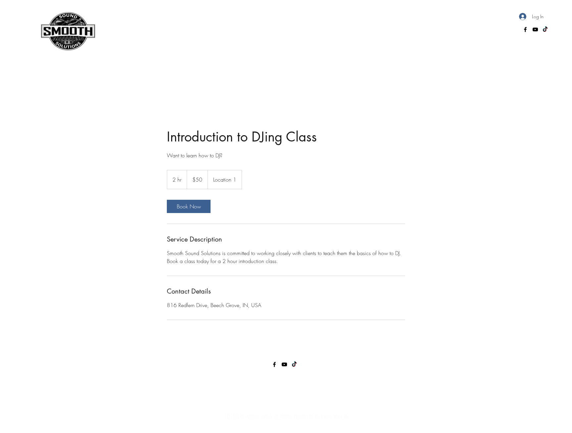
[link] (189, 206)
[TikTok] (545, 29)
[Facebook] (525, 29)
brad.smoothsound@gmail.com (483, 30)
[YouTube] (535, 29)
